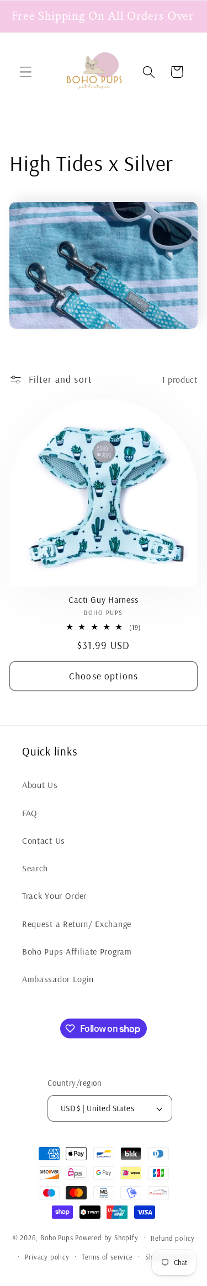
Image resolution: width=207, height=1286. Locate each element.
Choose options (103, 676)
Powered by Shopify (107, 1237)
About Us (40, 784)
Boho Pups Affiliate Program (77, 951)
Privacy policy (47, 1256)
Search (35, 868)
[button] (26, 72)
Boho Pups (56, 1237)
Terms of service (107, 1256)
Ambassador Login (58, 978)
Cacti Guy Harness (103, 599)
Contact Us (43, 840)
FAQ (30, 812)
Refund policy (172, 1238)
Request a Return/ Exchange (76, 923)
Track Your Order (54, 895)
